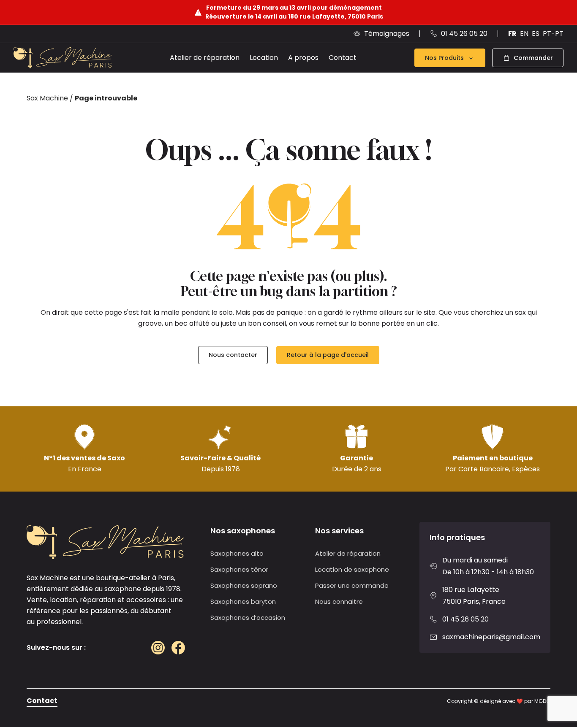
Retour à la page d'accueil (328, 355)
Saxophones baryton (243, 601)
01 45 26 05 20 (465, 619)
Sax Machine (47, 98)
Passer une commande (352, 585)
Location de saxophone (352, 569)
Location (264, 57)
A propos (303, 57)
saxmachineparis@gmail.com (491, 637)
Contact (343, 57)
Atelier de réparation (205, 57)
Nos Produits (444, 58)
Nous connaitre (339, 601)
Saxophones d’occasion (247, 617)
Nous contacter (233, 355)
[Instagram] (158, 647)
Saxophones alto (237, 553)
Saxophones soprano (243, 585)
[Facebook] (178, 647)
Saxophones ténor (239, 569)
